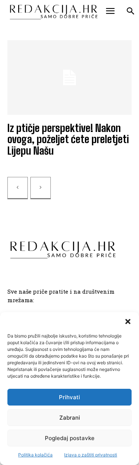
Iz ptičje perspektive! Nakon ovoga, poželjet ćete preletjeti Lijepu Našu (68, 139)
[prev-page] (17, 188)
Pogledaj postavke (70, 438)
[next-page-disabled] (40, 188)
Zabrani (69, 417)
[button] (128, 321)
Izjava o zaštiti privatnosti (90, 455)
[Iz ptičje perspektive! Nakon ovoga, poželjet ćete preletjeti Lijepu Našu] (69, 77)
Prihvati (69, 397)
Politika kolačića (35, 455)
